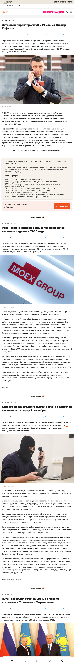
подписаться (62, 206)
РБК (64, 249)
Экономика (5, 387)
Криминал (19, 579)
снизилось (64, 559)
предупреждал (8, 540)
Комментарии (37, 217)
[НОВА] (53, 12)
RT (67, 425)
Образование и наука (8, 579)
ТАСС (52, 620)
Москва (14, 6)
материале (25, 150)
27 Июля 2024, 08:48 (8, 20)
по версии (66, 49)
